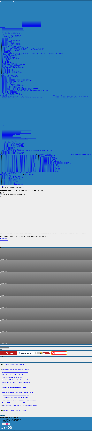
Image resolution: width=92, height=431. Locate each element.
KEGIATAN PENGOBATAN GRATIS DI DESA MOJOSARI (12, 116)
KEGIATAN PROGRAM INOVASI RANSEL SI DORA (11, 119)
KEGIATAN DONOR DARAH (7, 108)
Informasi (4, 359)
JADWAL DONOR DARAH (6, 38)
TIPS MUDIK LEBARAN (6, 68)
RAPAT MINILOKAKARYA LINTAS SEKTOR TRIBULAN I (11, 149)
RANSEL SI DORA (47, 15)
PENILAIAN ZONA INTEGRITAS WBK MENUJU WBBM (11, 140)
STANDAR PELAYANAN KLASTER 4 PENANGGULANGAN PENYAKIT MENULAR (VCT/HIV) (55, 163)
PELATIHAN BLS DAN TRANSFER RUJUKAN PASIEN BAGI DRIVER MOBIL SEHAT (16, 133)
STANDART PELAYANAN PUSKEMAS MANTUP (10, 66)
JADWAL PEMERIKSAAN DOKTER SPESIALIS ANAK (11, 86)
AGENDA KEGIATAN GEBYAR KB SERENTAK (10, 75)
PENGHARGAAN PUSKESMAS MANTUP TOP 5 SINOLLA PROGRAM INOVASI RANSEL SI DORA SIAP (72, 96)
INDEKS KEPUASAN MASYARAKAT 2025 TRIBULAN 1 (31, 22)
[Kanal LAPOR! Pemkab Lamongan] (3, 424)
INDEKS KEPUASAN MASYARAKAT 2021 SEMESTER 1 (31, 14)
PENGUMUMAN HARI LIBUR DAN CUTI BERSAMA (11, 58)
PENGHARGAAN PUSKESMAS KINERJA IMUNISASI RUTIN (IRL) (65, 97)
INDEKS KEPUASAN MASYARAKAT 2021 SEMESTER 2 (31, 15)
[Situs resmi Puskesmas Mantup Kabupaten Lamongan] (1, 424)
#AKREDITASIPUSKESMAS (5, 241)
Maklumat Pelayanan (22, 4)
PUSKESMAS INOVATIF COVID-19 (60, 107)
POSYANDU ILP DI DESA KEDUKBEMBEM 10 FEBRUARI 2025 (13, 143)
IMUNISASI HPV (5, 34)
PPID (34, 3)
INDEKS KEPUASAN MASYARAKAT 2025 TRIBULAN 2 (31, 23)
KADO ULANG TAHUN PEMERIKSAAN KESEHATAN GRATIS (12, 46)
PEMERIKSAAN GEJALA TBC (7, 56)
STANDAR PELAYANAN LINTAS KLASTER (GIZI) (47, 167)
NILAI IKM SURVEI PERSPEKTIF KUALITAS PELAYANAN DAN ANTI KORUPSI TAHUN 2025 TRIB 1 (19, 171)
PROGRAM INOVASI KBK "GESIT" (60, 104)
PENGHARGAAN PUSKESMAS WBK (60, 98)
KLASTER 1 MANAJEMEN (6, 175)
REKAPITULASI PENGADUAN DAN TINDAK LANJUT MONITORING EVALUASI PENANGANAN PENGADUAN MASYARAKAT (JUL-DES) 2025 (61, 6)
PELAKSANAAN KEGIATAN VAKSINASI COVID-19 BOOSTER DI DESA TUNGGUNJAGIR (17, 129)
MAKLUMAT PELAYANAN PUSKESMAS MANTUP (10, 11)
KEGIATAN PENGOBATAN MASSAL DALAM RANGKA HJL (12, 94)
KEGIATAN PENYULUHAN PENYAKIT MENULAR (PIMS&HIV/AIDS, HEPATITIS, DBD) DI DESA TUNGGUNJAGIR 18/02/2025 (23, 49)
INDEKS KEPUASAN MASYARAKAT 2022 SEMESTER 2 (31, 17)
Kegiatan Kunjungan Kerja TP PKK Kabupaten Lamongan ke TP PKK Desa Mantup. (16, 113)
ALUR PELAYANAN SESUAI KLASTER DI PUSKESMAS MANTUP (13, 30)
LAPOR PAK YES (40, 4)
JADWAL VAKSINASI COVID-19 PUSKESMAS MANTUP (11, 91)
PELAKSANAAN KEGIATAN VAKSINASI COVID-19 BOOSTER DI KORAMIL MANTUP (16, 130)
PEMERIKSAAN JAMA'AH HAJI (7, 135)
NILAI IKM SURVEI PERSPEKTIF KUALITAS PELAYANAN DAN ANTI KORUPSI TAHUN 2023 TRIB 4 (19, 166)
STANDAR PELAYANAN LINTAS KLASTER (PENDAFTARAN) (49, 169)
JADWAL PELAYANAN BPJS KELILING (8, 42)
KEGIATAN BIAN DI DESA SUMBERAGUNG (9, 106)
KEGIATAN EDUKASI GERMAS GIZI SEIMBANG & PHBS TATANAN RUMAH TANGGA (17, 110)
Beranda (1, 3)
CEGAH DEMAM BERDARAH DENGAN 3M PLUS (10, 32)
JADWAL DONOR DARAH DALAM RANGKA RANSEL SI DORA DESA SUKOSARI (16, 79)
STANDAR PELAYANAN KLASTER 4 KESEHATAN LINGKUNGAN (50, 161)
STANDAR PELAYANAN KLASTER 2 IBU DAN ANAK (48, 158)
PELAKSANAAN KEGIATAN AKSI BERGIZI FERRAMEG (11, 131)
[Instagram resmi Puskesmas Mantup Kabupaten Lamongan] (7, 424)
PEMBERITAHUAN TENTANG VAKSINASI (9, 55)
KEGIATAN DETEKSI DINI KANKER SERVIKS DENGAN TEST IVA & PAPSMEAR (16, 107)
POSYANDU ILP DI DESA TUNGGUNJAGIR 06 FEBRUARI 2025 (13, 146)
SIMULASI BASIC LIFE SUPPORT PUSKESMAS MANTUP (12, 65)
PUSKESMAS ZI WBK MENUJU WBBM (9, 173)
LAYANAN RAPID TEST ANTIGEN (8, 52)
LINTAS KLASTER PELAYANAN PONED (9, 182)
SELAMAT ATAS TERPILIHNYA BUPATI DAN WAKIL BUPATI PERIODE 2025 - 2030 (16, 64)
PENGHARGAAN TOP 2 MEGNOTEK (60, 101)
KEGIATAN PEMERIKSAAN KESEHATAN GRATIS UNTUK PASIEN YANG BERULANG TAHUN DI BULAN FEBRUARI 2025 (23, 48)
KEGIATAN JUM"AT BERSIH (7, 111)
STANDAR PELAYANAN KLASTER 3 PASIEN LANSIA (48, 160)
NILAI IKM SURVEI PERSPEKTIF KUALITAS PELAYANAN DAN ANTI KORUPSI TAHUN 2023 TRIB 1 (19, 163)
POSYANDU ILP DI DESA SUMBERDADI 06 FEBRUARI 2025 (12, 145)
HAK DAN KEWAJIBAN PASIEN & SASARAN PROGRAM (81, 154)
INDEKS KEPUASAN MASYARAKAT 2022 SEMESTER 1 (31, 16)
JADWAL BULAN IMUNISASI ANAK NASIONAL (10, 76)
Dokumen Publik (29, 3)
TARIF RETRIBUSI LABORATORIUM (8, 13)
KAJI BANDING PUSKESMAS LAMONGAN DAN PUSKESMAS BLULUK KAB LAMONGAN (17, 101)
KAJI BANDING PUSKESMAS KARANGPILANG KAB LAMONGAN (13, 100)
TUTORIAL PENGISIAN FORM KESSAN (9, 69)
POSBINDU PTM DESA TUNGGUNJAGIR (9, 141)
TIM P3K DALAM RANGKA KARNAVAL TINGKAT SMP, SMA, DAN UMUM (14, 152)
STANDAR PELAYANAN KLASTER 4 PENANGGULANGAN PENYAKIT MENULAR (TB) (54, 162)
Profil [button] (5, 3)
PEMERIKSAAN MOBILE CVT (7, 136)
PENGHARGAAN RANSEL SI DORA (60, 99)
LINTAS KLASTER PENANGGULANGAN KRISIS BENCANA (12, 184)
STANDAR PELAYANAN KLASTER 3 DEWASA (47, 159)
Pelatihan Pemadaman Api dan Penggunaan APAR (11, 134)
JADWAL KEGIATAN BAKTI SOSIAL (8, 82)
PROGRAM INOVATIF (58, 106)
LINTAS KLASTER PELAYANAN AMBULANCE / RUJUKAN (12, 179)
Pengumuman (4, 360)
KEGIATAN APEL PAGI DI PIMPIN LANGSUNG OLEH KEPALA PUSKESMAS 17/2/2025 (17, 47)
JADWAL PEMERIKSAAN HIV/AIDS (8, 45)
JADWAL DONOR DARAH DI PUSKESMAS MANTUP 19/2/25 (12, 81)
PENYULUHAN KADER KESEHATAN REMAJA (62, 102)
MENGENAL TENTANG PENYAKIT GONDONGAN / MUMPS (12, 54)
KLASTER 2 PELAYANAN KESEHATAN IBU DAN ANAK (11, 176)
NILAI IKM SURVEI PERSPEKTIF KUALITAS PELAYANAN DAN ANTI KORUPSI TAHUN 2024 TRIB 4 (19, 170)
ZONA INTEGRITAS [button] (3, 154)
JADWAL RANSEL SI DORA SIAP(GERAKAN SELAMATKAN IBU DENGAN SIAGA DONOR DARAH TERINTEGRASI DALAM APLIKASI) (25, 90)
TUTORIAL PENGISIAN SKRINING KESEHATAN (10, 71)
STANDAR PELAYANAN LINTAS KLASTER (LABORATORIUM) (49, 168)
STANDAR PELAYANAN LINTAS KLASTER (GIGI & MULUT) (49, 166)
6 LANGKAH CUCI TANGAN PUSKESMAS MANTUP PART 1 (12, 28)
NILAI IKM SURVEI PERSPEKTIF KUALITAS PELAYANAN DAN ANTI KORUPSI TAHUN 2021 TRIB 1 (19, 155)
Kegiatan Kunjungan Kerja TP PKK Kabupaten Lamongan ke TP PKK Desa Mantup (16, 112)
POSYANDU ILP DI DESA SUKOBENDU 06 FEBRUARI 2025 (12, 144)
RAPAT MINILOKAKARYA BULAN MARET (9, 147)
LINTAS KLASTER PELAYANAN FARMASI (9, 180)
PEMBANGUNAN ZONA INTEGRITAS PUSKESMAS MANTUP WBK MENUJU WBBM (16, 172)
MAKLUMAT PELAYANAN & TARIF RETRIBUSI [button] (8, 10)
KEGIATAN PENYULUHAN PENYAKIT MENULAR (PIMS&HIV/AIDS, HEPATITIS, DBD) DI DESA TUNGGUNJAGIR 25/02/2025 (24, 118)
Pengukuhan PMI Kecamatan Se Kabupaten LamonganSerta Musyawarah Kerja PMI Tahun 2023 (19, 138)
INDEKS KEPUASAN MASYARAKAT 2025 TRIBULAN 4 (31, 25)
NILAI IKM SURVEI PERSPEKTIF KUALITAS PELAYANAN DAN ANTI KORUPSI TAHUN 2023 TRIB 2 (19, 164)
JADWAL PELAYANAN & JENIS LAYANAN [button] (44, 154)
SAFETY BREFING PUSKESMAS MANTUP (9, 63)
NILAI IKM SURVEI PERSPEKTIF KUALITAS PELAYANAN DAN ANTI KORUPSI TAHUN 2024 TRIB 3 (19, 169)
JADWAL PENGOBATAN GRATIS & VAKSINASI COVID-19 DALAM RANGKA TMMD (16, 89)
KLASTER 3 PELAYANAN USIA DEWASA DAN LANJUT (11, 178)
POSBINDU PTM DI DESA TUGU (8, 142)
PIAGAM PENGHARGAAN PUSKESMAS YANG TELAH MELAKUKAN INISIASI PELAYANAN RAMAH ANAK (72, 103)
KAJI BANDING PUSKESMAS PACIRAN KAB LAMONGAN (12, 104)
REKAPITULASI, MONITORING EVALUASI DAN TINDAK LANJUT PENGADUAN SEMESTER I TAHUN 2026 (55, 7)
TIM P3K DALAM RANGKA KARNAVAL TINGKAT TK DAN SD (12, 153)
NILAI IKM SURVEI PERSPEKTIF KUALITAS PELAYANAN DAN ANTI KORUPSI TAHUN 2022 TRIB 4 (19, 162)
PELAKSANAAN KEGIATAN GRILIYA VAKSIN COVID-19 (11, 132)
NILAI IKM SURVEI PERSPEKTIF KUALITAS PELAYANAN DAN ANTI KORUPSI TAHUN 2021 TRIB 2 (19, 156)
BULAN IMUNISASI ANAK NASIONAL (8, 31)
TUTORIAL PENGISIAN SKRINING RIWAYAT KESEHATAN (12, 72)
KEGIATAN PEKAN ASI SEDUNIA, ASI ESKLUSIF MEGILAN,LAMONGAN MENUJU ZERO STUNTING (19, 114)
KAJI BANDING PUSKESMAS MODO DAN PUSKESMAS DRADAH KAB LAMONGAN (16, 103)
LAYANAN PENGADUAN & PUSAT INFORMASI (45, 5)
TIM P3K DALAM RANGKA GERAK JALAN (9, 151)
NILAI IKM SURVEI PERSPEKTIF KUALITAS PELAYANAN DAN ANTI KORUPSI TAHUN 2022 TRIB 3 (19, 161)
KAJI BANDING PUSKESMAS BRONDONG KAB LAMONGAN (13, 99)
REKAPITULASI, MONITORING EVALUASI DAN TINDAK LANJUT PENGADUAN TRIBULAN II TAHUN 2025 (55, 8)
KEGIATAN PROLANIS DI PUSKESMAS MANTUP (10, 124)
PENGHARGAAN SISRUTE (59, 100)
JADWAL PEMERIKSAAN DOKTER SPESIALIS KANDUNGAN (12, 87)
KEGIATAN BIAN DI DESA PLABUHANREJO (9, 105)
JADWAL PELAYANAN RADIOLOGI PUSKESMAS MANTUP (12, 44)
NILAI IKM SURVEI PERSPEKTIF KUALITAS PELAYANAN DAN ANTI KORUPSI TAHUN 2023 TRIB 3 (19, 165)
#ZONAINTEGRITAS (4, 238)
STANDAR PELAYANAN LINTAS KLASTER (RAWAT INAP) (49, 171)
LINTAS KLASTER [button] (3, 174)
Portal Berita (2, 415)
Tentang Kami (8, 4)
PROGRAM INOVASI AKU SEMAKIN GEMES (51, 13)
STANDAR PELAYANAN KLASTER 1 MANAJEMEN (47, 157)
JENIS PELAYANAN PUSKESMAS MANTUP (46, 156)
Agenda (3, 357)
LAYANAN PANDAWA (6, 51)
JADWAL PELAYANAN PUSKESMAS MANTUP (47, 155)
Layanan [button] (18, 3)
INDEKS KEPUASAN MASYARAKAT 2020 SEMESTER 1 (31, 11)
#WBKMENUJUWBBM (4, 240)
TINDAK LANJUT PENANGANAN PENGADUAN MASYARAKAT (13, 67)
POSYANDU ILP (5, 60)
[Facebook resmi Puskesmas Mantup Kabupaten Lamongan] (5, 424)
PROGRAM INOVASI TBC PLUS (49, 14)
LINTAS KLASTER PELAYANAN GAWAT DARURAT (11, 181)
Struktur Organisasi (9, 6)
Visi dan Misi (8, 5)
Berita (3, 358)
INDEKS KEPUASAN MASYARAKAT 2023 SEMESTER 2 (31, 19)
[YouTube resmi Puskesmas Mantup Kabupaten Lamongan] (9, 424)
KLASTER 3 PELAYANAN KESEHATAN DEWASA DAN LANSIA (13, 177)
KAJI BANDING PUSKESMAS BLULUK (9, 98)
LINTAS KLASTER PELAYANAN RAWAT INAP (10, 183)
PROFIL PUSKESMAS (6, 61)
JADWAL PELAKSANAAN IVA (7, 41)
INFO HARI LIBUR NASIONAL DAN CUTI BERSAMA (11, 36)
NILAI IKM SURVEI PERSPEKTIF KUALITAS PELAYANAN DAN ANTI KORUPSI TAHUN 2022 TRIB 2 (19, 160)
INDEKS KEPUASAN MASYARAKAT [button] (26, 10)
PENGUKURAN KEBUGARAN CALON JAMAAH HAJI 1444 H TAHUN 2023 (15, 139)
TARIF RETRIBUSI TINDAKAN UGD (8, 16)
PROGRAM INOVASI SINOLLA (59, 105)
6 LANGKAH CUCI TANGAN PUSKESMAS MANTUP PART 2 (12, 29)
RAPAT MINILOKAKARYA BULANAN (8, 148)
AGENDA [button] (2, 74)
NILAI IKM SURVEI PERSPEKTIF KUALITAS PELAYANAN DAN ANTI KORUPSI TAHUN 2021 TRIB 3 (19, 157)
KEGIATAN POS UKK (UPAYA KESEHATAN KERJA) (11, 50)
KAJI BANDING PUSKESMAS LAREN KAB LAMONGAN (11, 102)
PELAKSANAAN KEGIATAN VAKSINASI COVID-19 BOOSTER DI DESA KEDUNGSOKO (17, 128)
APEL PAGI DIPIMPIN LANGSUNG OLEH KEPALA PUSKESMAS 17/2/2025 (15, 96)
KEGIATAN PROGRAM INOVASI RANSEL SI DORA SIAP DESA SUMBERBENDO (16, 120)
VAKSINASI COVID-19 (6, 73)
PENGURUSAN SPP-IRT (6, 59)
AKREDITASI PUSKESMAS (29, 174)
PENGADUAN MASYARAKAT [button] (40, 3)
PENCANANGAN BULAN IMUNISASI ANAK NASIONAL (11, 137)
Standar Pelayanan (21, 5)
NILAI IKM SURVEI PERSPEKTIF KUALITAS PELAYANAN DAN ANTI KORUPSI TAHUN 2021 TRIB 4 (19, 158)
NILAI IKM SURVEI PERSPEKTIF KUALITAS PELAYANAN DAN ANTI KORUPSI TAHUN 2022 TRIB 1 (19, 159)
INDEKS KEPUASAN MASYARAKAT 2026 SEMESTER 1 (31, 26)
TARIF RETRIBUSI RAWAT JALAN (8, 15)
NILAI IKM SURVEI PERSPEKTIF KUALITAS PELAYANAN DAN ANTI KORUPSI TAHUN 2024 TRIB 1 (19, 167)
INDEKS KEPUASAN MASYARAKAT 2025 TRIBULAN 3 (31, 24)
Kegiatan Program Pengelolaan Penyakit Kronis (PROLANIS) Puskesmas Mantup (16, 123)
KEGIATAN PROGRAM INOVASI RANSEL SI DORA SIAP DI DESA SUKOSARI (15, 122)
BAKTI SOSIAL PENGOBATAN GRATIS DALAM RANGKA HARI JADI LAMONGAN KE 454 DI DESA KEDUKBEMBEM (22, 97)
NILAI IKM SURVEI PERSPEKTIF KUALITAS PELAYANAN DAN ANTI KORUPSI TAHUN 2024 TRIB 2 (19, 168)
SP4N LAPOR (39, 9)
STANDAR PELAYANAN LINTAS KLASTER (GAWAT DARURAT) (50, 165)
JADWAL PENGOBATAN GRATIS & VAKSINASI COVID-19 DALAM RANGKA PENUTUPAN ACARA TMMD (20, 88)
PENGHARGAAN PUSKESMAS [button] (58, 95)
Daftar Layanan (21, 6)
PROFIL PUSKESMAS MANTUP (7, 62)
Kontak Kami (8, 7)
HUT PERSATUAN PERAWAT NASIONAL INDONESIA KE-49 (12, 33)
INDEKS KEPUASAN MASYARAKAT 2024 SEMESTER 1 (31, 20)
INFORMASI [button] (2, 27)
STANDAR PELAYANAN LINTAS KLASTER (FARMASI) (48, 164)
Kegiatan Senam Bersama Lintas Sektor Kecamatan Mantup (13, 125)
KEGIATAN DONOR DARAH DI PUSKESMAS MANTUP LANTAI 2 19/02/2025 (15, 109)
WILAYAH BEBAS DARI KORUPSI (60, 108)
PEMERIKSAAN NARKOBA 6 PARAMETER (9, 57)
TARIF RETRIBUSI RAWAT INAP (7, 14)
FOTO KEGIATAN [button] (3, 95)
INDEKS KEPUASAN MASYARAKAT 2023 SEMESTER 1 (31, 18)
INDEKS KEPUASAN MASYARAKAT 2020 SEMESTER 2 (31, 13)
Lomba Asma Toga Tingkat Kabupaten (9, 126)
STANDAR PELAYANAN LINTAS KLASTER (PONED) (48, 170)
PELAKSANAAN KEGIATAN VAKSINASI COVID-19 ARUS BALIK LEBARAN (15, 127)
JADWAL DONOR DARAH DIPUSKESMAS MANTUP (11, 40)
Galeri (15, 3)
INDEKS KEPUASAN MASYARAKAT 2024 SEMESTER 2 (31, 21)
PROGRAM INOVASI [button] (45, 10)
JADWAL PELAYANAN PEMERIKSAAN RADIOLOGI (11, 43)
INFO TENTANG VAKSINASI (7, 37)
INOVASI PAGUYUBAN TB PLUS (49, 11)
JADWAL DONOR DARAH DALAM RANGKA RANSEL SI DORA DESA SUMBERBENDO (17, 80)
